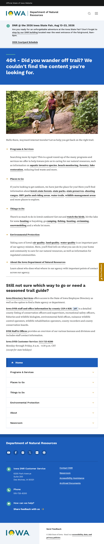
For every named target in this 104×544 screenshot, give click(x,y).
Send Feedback (54, 529)
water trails (57, 195)
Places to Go (17, 178)
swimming (83, 221)
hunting (71, 221)
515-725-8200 (46, 341)
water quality (67, 242)
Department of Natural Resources (44, 14)
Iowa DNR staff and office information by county (41, 308)
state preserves (75, 191)
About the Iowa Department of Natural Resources (37, 262)
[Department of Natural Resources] (16, 13)
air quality (39, 242)
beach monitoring (68, 165)
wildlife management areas (80, 195)
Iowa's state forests (41, 191)
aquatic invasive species (43, 165)
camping (51, 221)
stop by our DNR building (25, 32)
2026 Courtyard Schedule (25, 42)
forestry (84, 165)
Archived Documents (70, 483)
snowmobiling (18, 225)
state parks (59, 191)
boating (24, 221)
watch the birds (75, 216)
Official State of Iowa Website (19, 3)
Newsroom (65, 473)
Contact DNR (66, 468)
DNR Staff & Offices (16, 331)
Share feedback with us (27, 509)
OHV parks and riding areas (34, 195)
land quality (52, 242)
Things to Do (17, 208)
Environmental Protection (25, 234)
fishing (61, 221)
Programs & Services (22, 149)
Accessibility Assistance (72, 478)
